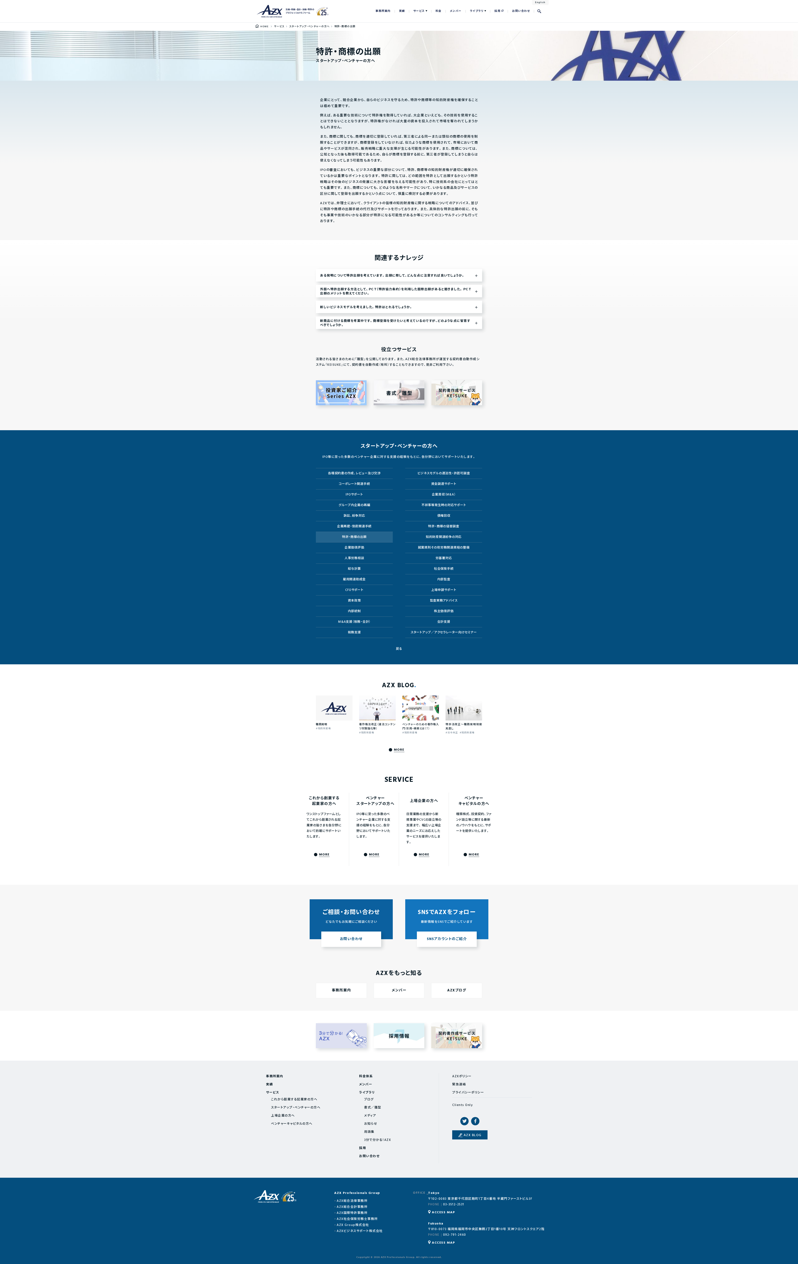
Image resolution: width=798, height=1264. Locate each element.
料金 (439, 11)
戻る (399, 648)
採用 (497, 11)
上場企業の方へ (283, 1115)
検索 (539, 11)
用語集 (369, 1131)
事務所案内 (383, 11)
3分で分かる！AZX (341, 1035)
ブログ (369, 1099)
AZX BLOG (473, 1135)
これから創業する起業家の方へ (294, 1099)
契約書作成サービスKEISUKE (456, 392)
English (540, 2)
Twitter (464, 1121)
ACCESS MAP (443, 1212)
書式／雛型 (399, 392)
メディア (370, 1115)
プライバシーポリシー (468, 1092)
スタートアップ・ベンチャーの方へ (295, 1107)
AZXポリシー (462, 1076)
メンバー (456, 11)
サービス (419, 11)
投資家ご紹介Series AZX (341, 392)
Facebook (475, 1121)
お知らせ (370, 1123)
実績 (402, 11)
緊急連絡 (459, 1084)
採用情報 (399, 1035)
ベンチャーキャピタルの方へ (292, 1123)
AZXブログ (456, 990)
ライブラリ (477, 11)
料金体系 (366, 1076)
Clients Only (462, 1105)
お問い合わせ (521, 11)
